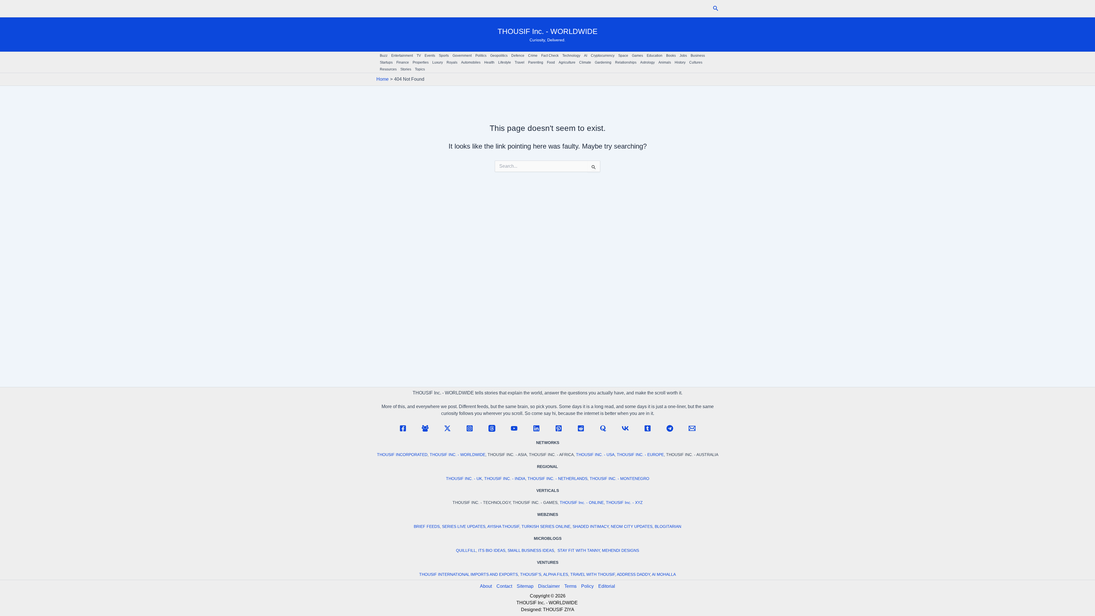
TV (419, 56)
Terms (570, 586)
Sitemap (525, 586)
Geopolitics (499, 56)
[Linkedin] (536, 428)
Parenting (535, 62)
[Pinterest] (558, 428)
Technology (571, 56)
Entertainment (402, 56)
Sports (444, 56)
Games (637, 56)
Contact (504, 586)
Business (698, 56)
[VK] (625, 428)
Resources (388, 69)
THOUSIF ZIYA (558, 609)
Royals (452, 62)
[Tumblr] (647, 428)
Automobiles (470, 62)
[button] (716, 9)
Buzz (384, 56)
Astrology (647, 62)
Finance (402, 62)
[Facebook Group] (425, 428)
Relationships (625, 62)
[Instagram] (469, 428)
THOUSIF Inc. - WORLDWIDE (547, 31)
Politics (480, 56)
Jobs (683, 56)
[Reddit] (580, 428)
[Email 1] (692, 428)
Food (551, 62)
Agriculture (567, 62)
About (486, 586)
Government (462, 56)
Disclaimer (549, 586)
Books (671, 56)
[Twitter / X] (447, 428)
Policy (587, 586)
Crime (533, 56)
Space (623, 56)
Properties (421, 62)
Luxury (437, 62)
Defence (517, 56)
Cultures (695, 62)
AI (585, 56)
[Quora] (603, 428)
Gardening (603, 62)
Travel (519, 62)
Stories (405, 69)
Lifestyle (504, 62)
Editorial (606, 586)
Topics (420, 69)
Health (489, 62)
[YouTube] (514, 428)
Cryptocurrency (603, 56)
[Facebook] (402, 428)
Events (430, 56)
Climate (585, 62)
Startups (386, 62)
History (680, 62)
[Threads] (491, 428)
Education (654, 56)
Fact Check (550, 56)
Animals (664, 62)
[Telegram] (669, 428)
